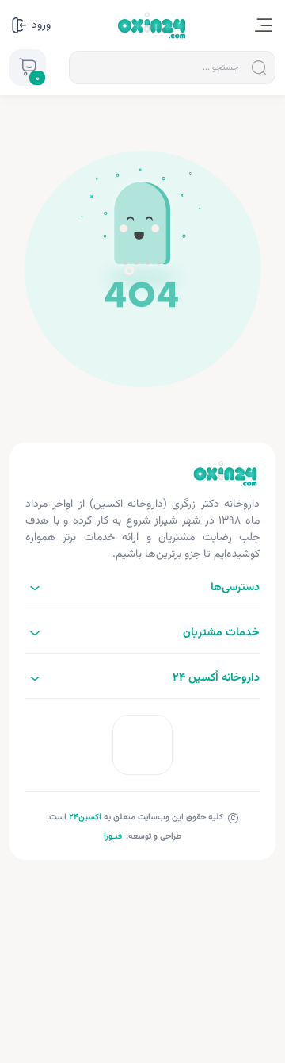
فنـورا (113, 836)
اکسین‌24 (85, 817)
